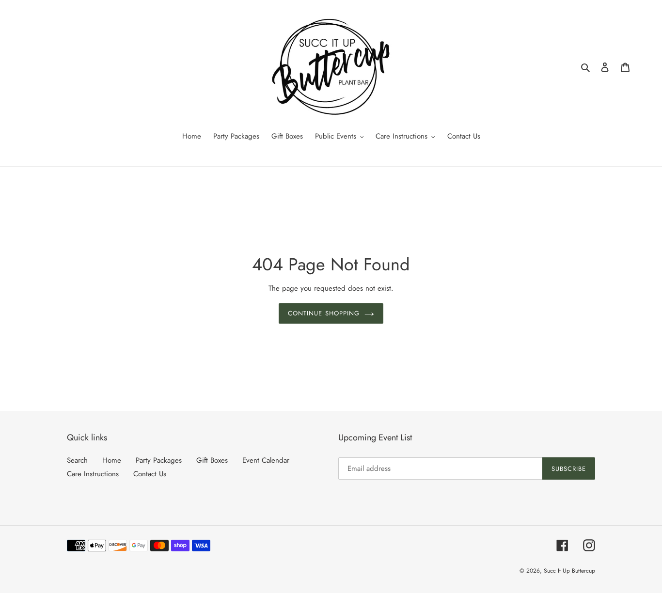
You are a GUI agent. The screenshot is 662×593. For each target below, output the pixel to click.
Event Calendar (265, 460)
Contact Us (149, 473)
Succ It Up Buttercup (569, 570)
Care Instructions (93, 473)
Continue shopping (324, 313)
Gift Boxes (212, 460)
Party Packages (159, 460)
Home (111, 460)
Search (77, 460)
